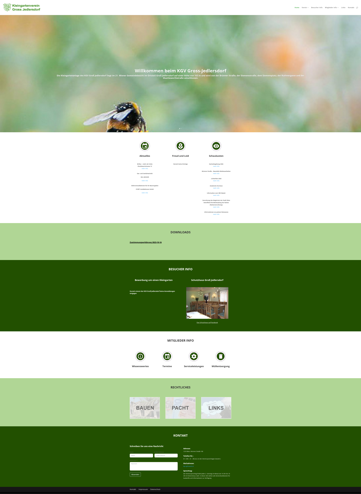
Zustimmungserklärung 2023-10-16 (146, 242)
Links (343, 8)
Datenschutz (155, 489)
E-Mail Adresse (159, 452)
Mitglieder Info (331, 8)
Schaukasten (216, 155)
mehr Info (145, 168)
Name (131, 452)
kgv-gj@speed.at (188, 466)
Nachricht (133, 460)
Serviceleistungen (194, 366)
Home (297, 8)
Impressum (143, 489)
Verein (304, 8)
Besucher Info (317, 8)
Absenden (135, 474)
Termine (167, 366)
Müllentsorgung (221, 366)
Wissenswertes (140, 366)
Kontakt (351, 8)
